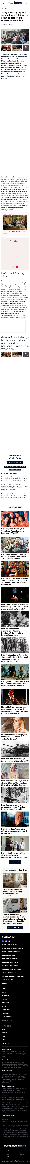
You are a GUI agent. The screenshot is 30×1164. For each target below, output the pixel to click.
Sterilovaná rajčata (19, 1076)
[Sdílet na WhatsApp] (20, 458)
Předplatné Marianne (9, 945)
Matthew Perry (19, 295)
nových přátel (12, 205)
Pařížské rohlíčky (21, 1077)
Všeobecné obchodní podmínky (13, 976)
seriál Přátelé (20, 466)
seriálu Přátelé (19, 179)
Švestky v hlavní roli (17, 1073)
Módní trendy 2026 (11, 1054)
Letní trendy (19, 1054)
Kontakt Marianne (8, 955)
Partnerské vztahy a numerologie (9, 1063)
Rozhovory (6, 1003)
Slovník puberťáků (14, 1051)
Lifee (3, 1040)
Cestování (12, 1053)
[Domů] (15, 2)
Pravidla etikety (5, 1051)
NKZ (8, 1153)
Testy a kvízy (22, 1051)
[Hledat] (26, 2)
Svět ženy (5, 1033)
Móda (4, 989)
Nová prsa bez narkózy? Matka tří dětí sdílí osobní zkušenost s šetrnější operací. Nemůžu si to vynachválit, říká (14, 1099)
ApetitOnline (6, 1026)
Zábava (7, 8)
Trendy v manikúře (6, 1062)
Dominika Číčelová (6, 24)
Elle (3, 1029)
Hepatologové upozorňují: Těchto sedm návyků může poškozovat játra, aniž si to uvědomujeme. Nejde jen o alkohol (14, 1094)
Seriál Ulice (20, 1063)
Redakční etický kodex (10, 966)
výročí (12, 469)
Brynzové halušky (6, 1081)
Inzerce (4, 983)
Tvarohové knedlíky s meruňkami (9, 1077)
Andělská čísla (5, 1053)
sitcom (18, 469)
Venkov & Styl (7, 1020)
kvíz (6, 466)
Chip (3, 1036)
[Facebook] (3, 941)
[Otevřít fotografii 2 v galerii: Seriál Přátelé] (17, 48)
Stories (4, 1006)
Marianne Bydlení (14, 927)
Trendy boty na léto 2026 (14, 1065)
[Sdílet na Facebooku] (10, 458)
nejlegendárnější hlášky (20, 317)
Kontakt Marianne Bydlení (11, 959)
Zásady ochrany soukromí (11, 969)
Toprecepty (6, 1043)
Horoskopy (6, 1010)
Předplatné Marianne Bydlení (12, 948)
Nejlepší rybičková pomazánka (9, 1079)
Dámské (22, 1151)
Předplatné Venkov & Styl (11, 952)
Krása (4, 992)
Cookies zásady (7, 979)
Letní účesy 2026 (9, 1067)
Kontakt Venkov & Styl (10, 962)
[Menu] (3, 2)
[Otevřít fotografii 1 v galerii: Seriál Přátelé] (6, 48)
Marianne (21, 1149)
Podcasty (5, 1013)
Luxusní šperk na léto (18, 1067)
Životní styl (6, 996)
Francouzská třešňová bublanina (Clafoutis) (11, 1074)
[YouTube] (9, 941)
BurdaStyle (22, 1153)
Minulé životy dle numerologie (18, 1062)
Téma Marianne (7, 1016)
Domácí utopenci (21, 1079)
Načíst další (15, 862)
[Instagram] (6, 941)
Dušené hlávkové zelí (6, 1073)
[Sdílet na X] (13, 458)
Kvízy (12, 466)
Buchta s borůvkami (15, 1081)
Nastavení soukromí (9, 973)
